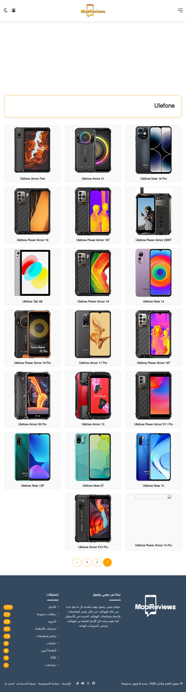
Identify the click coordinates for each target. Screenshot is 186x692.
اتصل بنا (9, 684)
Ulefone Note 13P (32, 486)
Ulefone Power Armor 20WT (153, 240)
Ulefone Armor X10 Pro (93, 547)
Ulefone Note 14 (153, 302)
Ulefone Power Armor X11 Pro (153, 424)
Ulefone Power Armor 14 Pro (153, 545)
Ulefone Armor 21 (93, 179)
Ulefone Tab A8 (32, 302)
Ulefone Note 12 (153, 486)
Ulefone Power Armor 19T (93, 240)
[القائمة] (180, 12)
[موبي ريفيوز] (93, 10)
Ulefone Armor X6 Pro (32, 424)
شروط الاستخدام (26, 684)
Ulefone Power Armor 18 (93, 302)
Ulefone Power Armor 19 (32, 240)
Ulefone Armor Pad (32, 179)
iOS (53, 658)
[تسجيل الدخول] (13, 12)
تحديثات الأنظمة (45, 629)
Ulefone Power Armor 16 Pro (32, 363)
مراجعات (50, 665)
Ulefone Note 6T (93, 486)
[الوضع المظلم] (5, 12)
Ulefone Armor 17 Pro (93, 363)
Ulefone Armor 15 (93, 424)
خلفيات (51, 643)
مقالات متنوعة (46, 614)
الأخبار (52, 607)
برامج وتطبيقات (46, 636)
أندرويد (52, 622)
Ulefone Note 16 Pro (153, 179)
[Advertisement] (93, 60)
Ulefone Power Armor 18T (153, 363)
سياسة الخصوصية (49, 684)
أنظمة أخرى (48, 651)
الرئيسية (66, 684)
